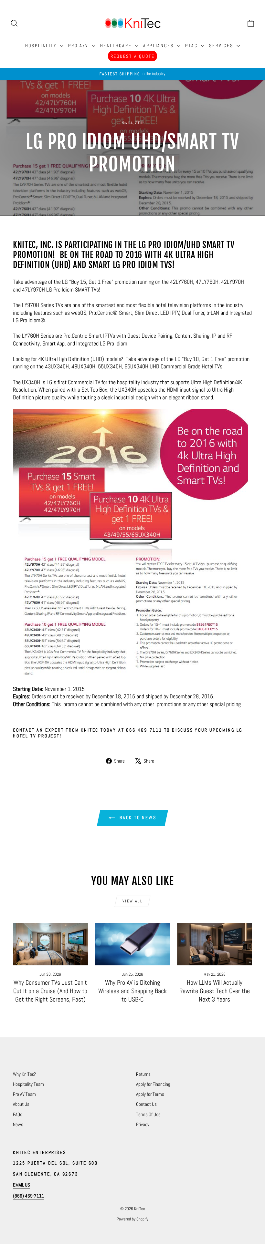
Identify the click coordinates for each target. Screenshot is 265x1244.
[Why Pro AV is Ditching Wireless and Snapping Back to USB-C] (132, 944)
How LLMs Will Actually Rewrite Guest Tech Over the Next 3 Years (214, 990)
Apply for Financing (153, 1084)
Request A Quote (133, 56)
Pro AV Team (24, 1094)
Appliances (159, 45)
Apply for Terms (150, 1094)
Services (222, 45)
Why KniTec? (24, 1074)
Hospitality (42, 45)
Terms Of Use (148, 1114)
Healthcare (117, 45)
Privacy (142, 1124)
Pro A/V (79, 45)
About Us (21, 1104)
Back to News (137, 817)
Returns (143, 1074)
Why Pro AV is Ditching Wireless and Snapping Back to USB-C (132, 990)
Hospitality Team (28, 1084)
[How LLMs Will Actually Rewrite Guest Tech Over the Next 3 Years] (214, 944)
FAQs (17, 1114)
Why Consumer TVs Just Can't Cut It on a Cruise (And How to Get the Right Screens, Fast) (50, 990)
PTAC (192, 45)
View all (132, 901)
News (18, 1124)
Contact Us (146, 1104)
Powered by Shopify (132, 1219)
